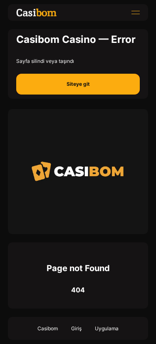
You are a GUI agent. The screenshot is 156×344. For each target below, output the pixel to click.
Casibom (47, 328)
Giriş (76, 328)
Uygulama (107, 328)
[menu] (135, 12)
